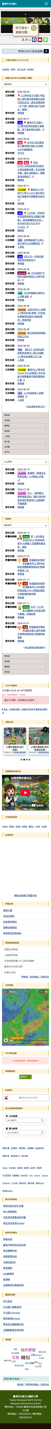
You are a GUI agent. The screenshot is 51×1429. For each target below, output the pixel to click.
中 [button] (27, 39)
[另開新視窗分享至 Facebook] (34, 39)
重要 (20, 162)
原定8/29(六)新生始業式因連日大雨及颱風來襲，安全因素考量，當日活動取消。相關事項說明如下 (31, 169)
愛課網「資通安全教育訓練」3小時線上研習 (31, 474)
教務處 (20, 113)
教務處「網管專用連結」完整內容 (33, 1384)
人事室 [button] (7, 436)
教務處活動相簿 (20, 752)
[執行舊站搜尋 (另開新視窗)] (42, 1132)
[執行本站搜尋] (42, 1120)
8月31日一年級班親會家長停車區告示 (30, 258)
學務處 (20, 263)
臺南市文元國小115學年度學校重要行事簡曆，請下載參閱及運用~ (30, 126)
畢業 (15, 1349)
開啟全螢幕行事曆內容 (25, 895)
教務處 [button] (7, 415)
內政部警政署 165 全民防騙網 (19, 960)
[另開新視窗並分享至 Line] (45, 39)
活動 (20, 293)
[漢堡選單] (46, 4)
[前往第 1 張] (21, 759)
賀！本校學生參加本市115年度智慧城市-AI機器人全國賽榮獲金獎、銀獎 (31, 541)
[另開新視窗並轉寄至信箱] (40, 39)
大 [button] (23, 39)
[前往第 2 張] (24, 759)
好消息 (26, 536)
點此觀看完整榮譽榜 (34, 647)
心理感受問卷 (11, 955)
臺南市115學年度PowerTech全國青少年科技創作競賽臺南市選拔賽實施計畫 (31, 375)
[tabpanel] (25, 250)
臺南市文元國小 (9, 3)
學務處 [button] (7, 420)
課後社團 (42, 1352)
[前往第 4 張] (29, 759)
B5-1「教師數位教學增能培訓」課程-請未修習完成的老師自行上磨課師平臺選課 (31, 498)
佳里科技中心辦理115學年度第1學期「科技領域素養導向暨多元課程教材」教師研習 (31, 315)
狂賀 (25, 560)
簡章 (26, 1369)
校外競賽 (22, 189)
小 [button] (30, 39)
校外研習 (22, 309)
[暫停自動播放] (45, 729)
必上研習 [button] (8, 461)
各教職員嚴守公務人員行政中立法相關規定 (30, 241)
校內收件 (38, 1355)
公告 (20, 122)
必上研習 (22, 473)
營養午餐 (7, 1360)
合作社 (20, 153)
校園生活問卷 (11, 949)
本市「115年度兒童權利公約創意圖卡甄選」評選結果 (31, 610)
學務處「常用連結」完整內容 (35, 976)
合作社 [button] (7, 452)
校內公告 (22, 273)
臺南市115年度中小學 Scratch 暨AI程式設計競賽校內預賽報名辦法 (31, 193)
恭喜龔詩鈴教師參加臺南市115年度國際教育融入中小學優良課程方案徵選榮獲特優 (31, 589)
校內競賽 (15, 1353)
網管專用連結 (12, 1379)
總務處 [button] (7, 431)
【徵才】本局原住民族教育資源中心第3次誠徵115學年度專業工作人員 (30, 353)
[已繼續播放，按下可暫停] (46, 51)
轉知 (20, 240)
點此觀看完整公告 (35, 406)
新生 (20, 142)
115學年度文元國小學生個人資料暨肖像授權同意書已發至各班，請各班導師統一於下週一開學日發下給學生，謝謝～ (31, 102)
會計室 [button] (7, 441)
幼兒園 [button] (7, 446)
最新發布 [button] (8, 84)
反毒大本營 (10, 972)
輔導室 (20, 180)
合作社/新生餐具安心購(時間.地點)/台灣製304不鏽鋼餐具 (30, 146)
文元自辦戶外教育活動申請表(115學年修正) (31, 276)
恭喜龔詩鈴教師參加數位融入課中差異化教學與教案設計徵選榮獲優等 (31, 632)
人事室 (20, 247)
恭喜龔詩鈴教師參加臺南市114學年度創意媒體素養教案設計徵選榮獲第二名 (31, 565)
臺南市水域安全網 (13, 966)
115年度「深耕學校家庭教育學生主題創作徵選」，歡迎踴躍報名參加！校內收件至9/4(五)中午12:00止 (31, 220)
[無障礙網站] (25, 1076)
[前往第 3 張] (27, 759)
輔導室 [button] (7, 425)
